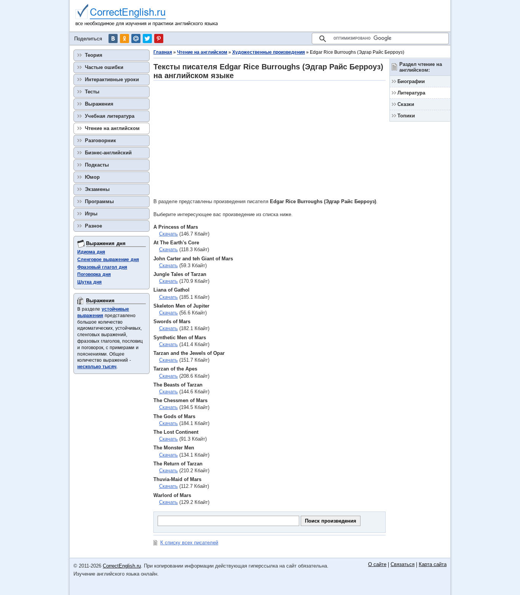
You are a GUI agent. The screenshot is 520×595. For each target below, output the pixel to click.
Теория (93, 55)
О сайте (377, 564)
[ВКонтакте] (113, 38)
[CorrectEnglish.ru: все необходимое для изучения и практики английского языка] (146, 16)
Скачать (168, 234)
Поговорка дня (94, 274)
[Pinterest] (158, 38)
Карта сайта (433, 564)
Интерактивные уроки (112, 79)
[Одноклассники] (124, 38)
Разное (93, 226)
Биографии (411, 81)
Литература (411, 93)
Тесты (92, 92)
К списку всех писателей (189, 542)
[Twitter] (147, 38)
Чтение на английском (202, 52)
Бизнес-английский (108, 153)
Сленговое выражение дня (108, 259)
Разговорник (100, 140)
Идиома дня (91, 252)
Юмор (92, 177)
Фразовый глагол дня (102, 267)
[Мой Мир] (135, 38)
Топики (406, 116)
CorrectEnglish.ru (122, 566)
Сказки (405, 104)
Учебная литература (109, 116)
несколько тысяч (96, 366)
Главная (162, 52)
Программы (99, 201)
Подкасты (97, 165)
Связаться (403, 564)
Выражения (99, 104)
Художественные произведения (268, 52)
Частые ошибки (104, 67)
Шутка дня (89, 282)
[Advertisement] (269, 139)
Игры (91, 214)
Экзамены (97, 189)
